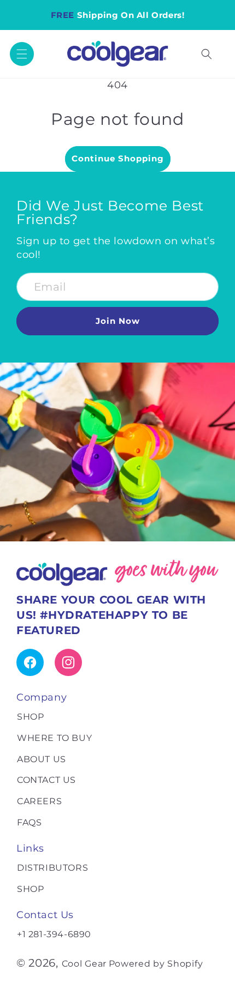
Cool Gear (84, 963)
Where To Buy (54, 738)
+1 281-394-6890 (54, 934)
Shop (30, 716)
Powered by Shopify (156, 963)
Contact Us (46, 780)
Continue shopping (118, 158)
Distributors (52, 868)
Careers (39, 801)
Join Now (118, 321)
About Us (41, 759)
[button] (22, 54)
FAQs (29, 822)
